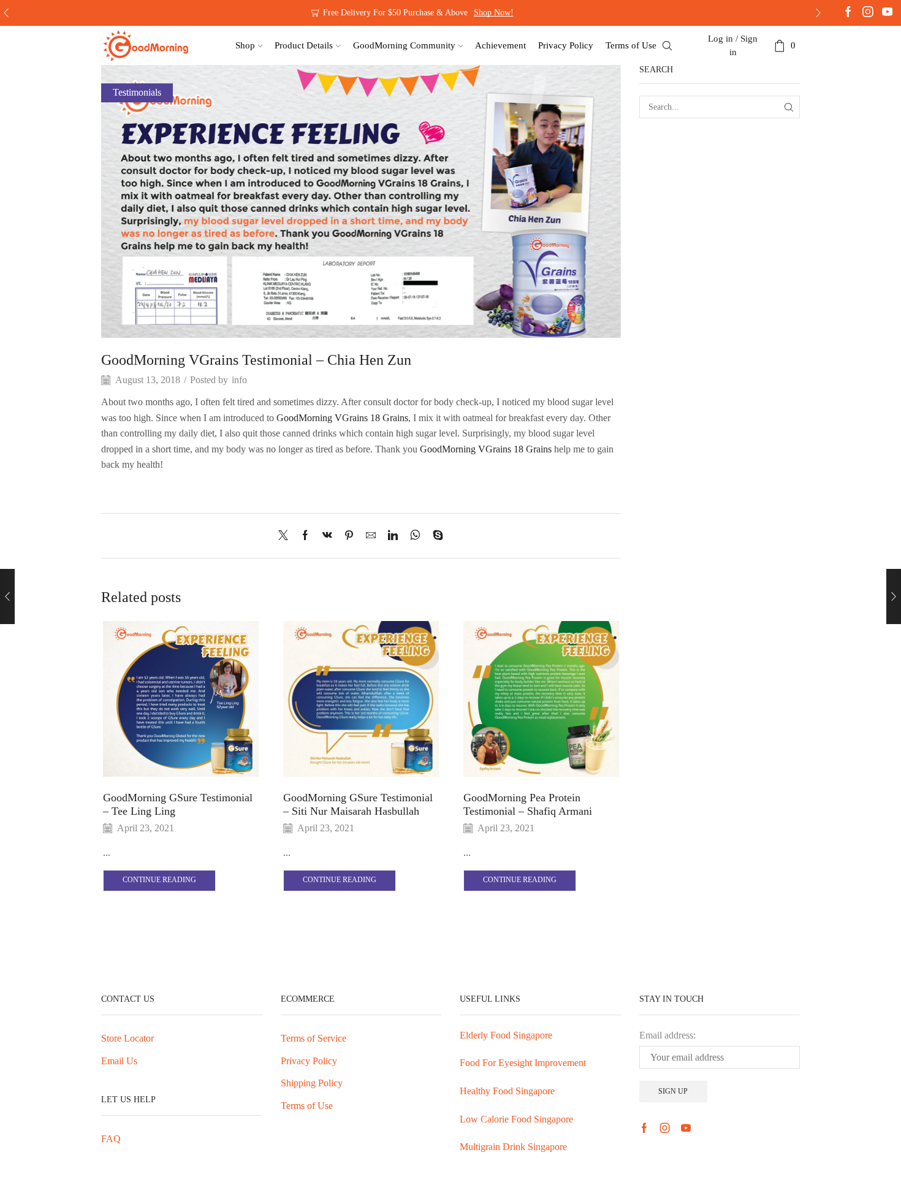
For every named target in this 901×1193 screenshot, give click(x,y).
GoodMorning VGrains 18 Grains (342, 418)
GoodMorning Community (404, 45)
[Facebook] (848, 13)
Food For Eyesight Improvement (523, 1063)
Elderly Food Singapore (506, 1035)
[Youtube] (887, 13)
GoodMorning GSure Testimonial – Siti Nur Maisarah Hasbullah (358, 804)
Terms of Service (313, 1038)
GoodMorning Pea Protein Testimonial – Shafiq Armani (527, 804)
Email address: (667, 1035)
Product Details (304, 45)
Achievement (500, 45)
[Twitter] (286, 536)
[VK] (327, 536)
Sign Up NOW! (484, 12)
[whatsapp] (415, 536)
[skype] (435, 536)
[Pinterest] (349, 536)
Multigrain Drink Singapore (513, 1147)
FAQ (111, 1139)
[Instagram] (867, 13)
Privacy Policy (565, 45)
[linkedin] (393, 536)
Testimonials (137, 92)
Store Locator (127, 1038)
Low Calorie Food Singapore (516, 1119)
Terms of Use (631, 45)
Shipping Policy (312, 1083)
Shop (245, 45)
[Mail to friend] (371, 536)
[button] (6, 13)
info (239, 380)
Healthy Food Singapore (507, 1091)
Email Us (119, 1061)
